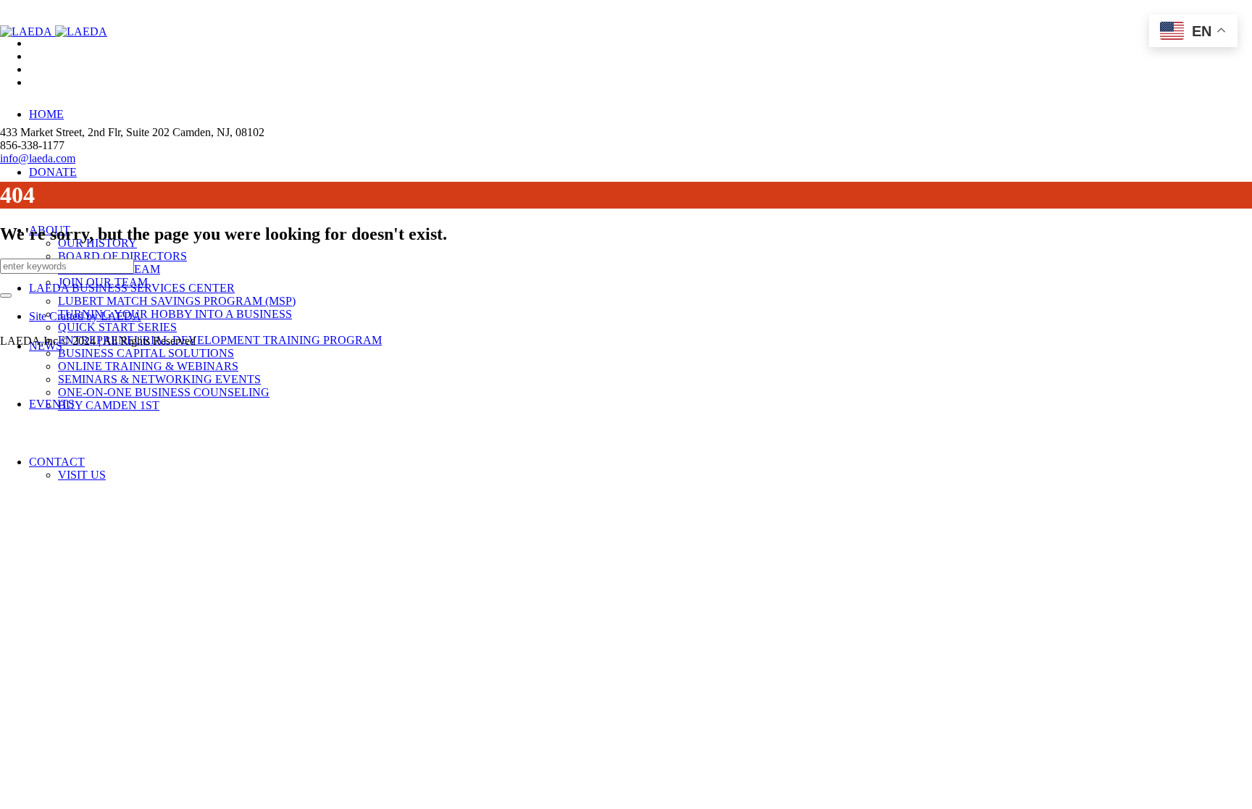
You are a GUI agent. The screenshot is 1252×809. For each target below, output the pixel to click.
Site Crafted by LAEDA (85, 316)
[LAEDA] (53, 31)
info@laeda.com (37, 158)
